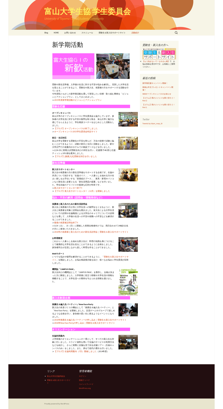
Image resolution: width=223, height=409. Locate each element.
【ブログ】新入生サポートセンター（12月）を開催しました (82, 191)
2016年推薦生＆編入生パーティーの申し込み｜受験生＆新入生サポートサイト (90, 319)
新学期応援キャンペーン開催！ (155, 83)
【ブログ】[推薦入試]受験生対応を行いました (75, 156)
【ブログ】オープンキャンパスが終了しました (76, 128)
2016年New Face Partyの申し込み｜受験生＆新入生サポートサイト (84, 323)
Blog (46, 32)
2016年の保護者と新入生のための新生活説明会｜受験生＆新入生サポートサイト (91, 232)
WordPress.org (85, 388)
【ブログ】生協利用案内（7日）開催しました (75, 351)
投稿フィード (84, 380)
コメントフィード (86, 384)
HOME (56, 32)
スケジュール (87, 32)
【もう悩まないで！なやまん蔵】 (156, 61)
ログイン (82, 376)
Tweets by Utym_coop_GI (152, 123)
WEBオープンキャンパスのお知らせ (156, 94)
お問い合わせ (70, 32)
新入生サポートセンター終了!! (68, 188)
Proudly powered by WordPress (56, 404)
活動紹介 (135, 32)
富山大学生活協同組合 (56, 376)
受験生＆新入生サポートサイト (112, 32)
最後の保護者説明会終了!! (66, 222)
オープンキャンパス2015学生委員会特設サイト (76, 131)
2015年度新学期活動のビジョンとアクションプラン (78, 100)
